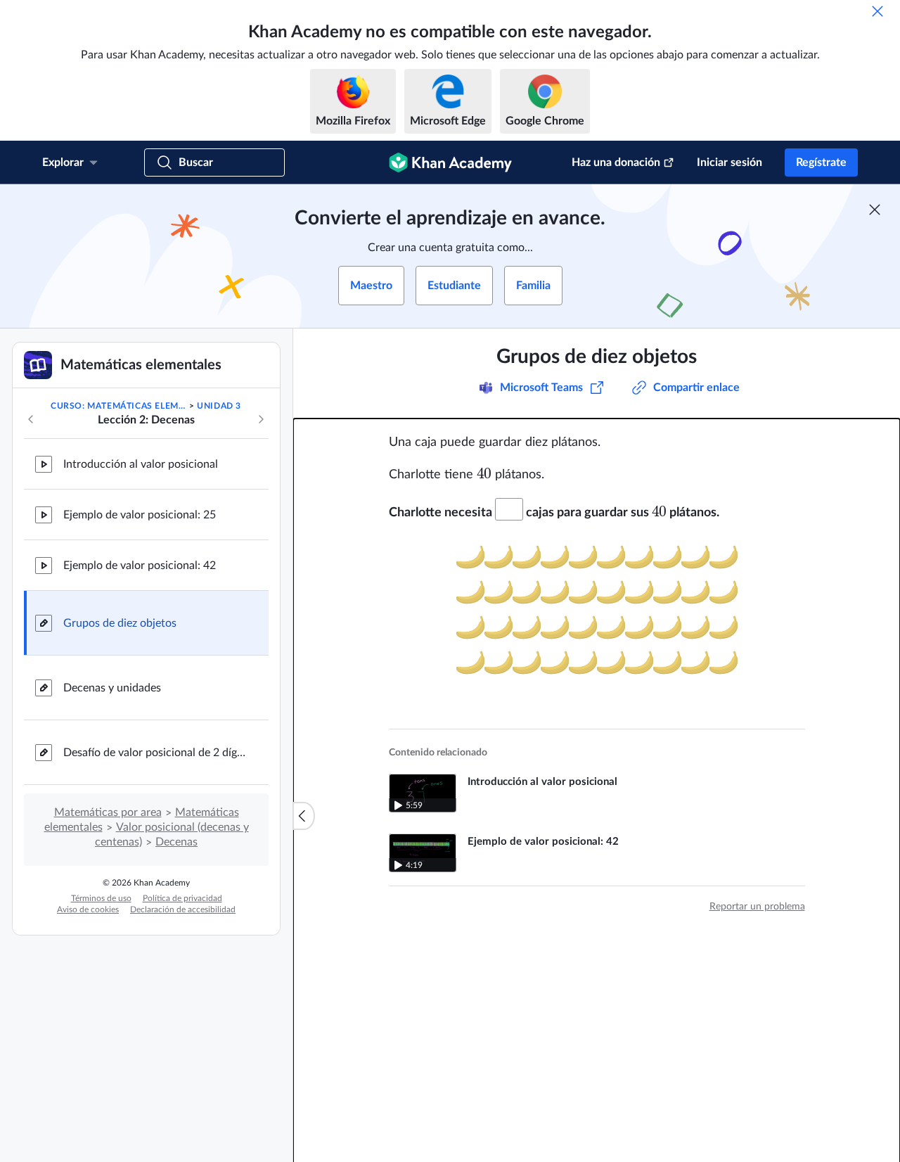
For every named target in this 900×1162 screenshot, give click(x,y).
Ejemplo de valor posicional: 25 (139, 515)
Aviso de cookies (88, 909)
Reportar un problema (757, 907)
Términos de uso (101, 898)
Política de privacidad (182, 898)
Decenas (176, 842)
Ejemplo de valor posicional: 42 (139, 565)
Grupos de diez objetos (119, 623)
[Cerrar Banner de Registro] (875, 210)
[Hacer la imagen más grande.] (597, 613)
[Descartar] (877, 11)
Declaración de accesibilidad (183, 909)
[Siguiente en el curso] (260, 419)
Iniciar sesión (729, 162)
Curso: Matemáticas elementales (118, 406)
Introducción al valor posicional (140, 464)
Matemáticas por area (108, 812)
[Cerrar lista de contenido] (303, 816)
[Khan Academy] (450, 162)
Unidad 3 (219, 406)
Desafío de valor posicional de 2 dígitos (154, 752)
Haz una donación (616, 162)
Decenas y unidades (112, 688)
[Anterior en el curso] (30, 419)
